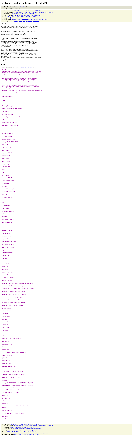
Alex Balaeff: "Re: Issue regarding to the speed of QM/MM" (26, 10)
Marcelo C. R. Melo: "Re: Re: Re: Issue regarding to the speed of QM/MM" (29, 19)
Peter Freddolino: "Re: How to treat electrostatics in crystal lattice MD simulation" (33, 12)
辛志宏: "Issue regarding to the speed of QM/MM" (22, 13)
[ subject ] (25, 21)
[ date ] (16, 21)
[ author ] (30, 21)
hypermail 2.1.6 (17, 437)
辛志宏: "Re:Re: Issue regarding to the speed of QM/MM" (21, 18)
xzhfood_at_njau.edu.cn (26, 67)
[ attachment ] (36, 21)
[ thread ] (20, 21)
